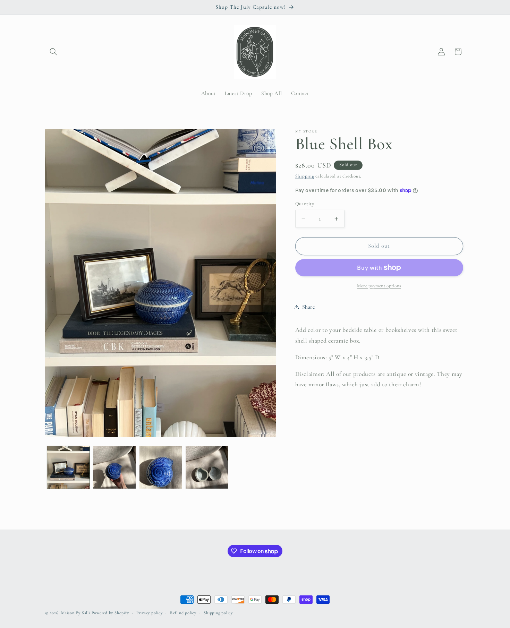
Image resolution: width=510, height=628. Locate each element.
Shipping (304, 176)
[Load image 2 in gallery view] (114, 467)
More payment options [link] (379, 286)
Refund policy (183, 612)
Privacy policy (149, 612)
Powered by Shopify (110, 612)
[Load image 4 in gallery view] (207, 467)
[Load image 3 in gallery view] (160, 467)
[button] (53, 51)
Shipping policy (218, 612)
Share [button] (308, 307)
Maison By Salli (75, 612)
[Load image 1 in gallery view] (68, 467)
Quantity (304, 204)
